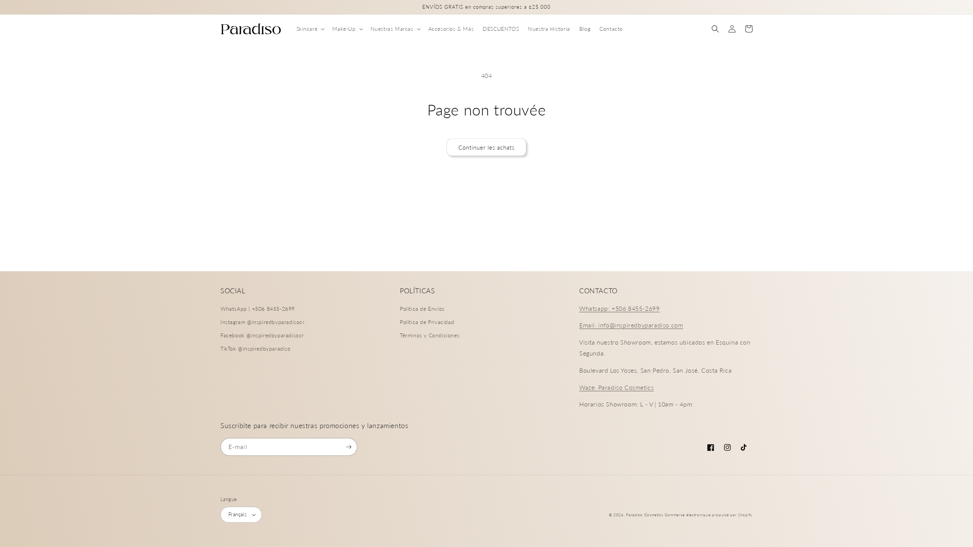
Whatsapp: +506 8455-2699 (619, 308)
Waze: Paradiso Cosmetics (616, 387)
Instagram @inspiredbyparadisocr (262, 322)
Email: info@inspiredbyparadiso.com (631, 325)
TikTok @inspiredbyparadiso (255, 348)
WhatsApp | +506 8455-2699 (257, 308)
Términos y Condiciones (430, 335)
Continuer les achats (486, 147)
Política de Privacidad (427, 322)
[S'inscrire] (348, 447)
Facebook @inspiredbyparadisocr (262, 335)
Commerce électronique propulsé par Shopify (709, 514)
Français (237, 514)
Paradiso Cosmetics (644, 514)
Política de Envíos (422, 308)
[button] (310, 29)
